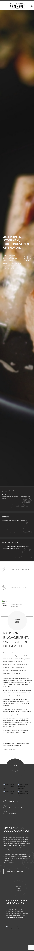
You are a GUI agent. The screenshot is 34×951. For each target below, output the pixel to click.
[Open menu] (3, 6)
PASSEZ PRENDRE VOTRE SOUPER (15, 871)
